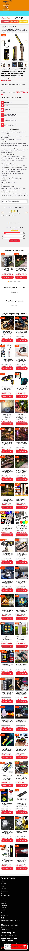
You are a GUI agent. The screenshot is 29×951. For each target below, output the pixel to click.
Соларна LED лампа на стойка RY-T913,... (21, 832)
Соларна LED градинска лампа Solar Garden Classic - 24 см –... (21, 416)
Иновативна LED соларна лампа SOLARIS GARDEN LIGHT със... (7, 499)
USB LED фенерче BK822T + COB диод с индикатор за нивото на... (21, 777)
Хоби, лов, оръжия (5, 895)
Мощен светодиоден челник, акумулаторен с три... (21, 721)
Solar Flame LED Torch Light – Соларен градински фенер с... (21, 269)
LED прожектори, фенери (10, 27)
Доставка (3, 903)
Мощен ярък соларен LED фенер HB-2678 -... (7, 665)
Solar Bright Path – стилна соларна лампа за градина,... (7, 471)
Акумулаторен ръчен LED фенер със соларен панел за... (7, 269)
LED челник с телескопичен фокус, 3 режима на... (21, 360)
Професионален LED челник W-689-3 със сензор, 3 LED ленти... (21, 555)
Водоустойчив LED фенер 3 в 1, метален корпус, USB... (7, 860)
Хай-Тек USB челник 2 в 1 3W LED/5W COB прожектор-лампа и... (21, 749)
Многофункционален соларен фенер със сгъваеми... (7, 582)
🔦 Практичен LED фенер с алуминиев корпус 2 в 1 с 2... (7, 333)
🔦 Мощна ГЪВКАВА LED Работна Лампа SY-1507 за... (7, 360)
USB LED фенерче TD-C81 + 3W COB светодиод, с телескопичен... (7, 777)
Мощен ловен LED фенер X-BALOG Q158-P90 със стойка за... (21, 527)
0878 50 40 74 (6, 927)
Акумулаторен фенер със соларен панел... (21, 665)
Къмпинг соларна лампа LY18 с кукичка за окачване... (7, 610)
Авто (2, 893)
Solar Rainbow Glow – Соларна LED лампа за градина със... (21, 444)
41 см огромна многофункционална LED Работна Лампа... (21, 499)
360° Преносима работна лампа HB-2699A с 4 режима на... (7, 749)
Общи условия (4, 905)
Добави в (6, 277)
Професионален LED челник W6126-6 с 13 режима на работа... (7, 555)
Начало (4, 26)
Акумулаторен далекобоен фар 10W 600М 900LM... (7, 832)
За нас (2, 898)
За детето (3, 888)
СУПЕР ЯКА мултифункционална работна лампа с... (21, 610)
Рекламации (4, 910)
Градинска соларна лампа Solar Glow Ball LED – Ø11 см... (7, 444)
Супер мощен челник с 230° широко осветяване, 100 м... (7, 388)
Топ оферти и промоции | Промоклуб (10, 920)
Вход (2, 881)
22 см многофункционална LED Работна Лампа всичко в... (7, 527)
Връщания (3, 912)
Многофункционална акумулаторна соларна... (21, 582)
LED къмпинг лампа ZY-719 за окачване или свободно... (7, 805)
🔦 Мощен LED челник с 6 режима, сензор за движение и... (21, 333)
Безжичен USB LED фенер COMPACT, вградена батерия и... (21, 805)
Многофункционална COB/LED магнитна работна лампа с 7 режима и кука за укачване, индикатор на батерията (14, 31)
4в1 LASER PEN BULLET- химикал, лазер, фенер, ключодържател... (22, 693)
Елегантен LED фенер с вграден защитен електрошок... (21, 860)
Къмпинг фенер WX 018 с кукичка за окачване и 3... (7, 721)
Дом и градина (4, 891)
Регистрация (4, 883)
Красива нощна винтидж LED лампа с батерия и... (7, 416)
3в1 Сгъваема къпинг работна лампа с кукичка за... (21, 638)
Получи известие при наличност (11, 97)
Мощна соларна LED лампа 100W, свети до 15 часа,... (21, 388)
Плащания (3, 907)
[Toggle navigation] (27, 18)
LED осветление (11, 26)
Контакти (3, 901)
